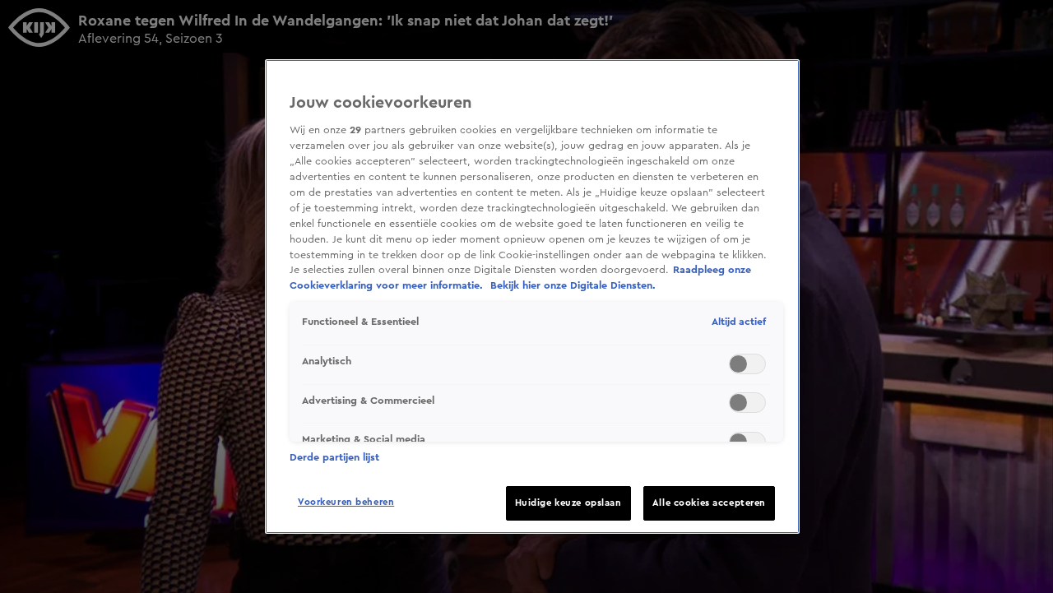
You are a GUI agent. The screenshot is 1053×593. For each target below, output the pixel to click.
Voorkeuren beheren (346, 502)
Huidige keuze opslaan (568, 502)
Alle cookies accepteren (709, 502)
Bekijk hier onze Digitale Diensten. (573, 285)
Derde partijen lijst (334, 457)
